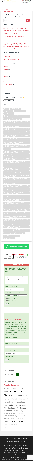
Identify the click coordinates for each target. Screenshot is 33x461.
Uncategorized (7, 81)
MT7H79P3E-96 (9, 416)
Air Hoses (6, 108)
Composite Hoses (8, 111)
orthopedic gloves (17, 388)
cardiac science (16, 421)
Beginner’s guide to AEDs (10, 33)
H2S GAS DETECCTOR (15, 424)
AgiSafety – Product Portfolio (20, 438)
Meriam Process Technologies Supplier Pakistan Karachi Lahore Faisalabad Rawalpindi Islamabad (16, 210)
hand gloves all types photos (15, 402)
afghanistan (8, 427)
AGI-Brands (6, 56)
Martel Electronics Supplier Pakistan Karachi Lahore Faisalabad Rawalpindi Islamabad (16, 186)
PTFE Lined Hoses (20, 233)
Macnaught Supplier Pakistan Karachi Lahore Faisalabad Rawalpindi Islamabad (14, 169)
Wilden (6, 69)
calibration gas (15, 405)
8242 (6, 395)
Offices (18, 411)
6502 (26, 388)
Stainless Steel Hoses (9, 238)
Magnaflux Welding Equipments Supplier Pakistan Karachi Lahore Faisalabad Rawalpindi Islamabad (16, 172)
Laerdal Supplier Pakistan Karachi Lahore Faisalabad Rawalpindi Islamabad (14, 139)
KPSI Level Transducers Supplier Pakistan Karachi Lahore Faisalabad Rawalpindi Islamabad (15, 132)
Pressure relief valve (9, 73)
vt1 (8, 408)
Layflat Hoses (7, 149)
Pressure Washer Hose (9, 233)
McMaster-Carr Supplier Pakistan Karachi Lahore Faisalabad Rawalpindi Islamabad (15, 189)
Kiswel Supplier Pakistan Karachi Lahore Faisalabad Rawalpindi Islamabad (16, 122)
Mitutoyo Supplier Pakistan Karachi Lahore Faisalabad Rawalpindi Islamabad (14, 223)
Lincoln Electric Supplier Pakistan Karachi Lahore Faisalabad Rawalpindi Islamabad (15, 155)
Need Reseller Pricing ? (16, 264)
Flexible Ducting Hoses (19, 111)
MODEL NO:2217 (19, 398)
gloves (6, 405)
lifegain (23, 411)
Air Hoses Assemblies (15, 108)
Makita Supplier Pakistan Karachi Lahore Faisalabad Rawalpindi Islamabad (16, 176)
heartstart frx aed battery (12, 413)
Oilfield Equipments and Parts (11, 59)
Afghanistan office (14, 418)
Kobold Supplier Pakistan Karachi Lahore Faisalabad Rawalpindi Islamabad (14, 125)
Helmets (20, 395)
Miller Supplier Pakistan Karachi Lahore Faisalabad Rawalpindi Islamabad (16, 220)
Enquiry (23, 442)
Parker (6, 76)
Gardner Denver (8, 63)
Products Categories (13, 442)
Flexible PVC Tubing (8, 113)
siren (6, 392)
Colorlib (17, 459)
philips (22, 413)
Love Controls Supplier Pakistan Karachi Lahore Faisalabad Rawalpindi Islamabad (15, 162)
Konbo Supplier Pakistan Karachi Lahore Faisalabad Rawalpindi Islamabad (16, 129)
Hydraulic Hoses (8, 119)
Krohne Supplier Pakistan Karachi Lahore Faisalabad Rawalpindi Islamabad (16, 136)
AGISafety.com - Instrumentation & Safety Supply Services (15, 457)
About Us (6, 438)
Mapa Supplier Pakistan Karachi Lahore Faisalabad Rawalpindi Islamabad (16, 179)
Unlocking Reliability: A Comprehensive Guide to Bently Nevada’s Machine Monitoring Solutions (16, 29)
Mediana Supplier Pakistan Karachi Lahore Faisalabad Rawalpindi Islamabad (14, 196)
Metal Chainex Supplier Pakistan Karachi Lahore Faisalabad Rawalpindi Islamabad (15, 213)
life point (7, 388)
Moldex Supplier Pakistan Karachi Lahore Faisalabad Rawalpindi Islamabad (14, 227)
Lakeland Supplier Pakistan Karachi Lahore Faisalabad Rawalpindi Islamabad (14, 142)
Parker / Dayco (8, 66)
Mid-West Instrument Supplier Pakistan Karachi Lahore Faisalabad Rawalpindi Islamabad (15, 216)
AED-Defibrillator (8, 88)
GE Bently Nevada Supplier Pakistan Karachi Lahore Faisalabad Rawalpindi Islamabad (16, 116)
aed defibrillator (16, 391)
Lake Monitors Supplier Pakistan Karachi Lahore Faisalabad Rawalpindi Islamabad (15, 146)
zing (26, 413)
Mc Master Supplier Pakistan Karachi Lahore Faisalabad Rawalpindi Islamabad (14, 193)
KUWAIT (12, 395)
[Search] (28, 20)
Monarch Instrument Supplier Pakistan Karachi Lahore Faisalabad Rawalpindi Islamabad (15, 230)
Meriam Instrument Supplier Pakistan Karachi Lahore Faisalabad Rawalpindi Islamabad (14, 206)
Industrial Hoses (7, 84)
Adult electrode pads (17, 408)
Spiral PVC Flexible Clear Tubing (11, 236)
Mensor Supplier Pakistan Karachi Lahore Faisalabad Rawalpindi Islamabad (14, 199)
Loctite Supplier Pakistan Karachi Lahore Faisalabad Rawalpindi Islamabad (16, 159)
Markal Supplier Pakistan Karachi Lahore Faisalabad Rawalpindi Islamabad (16, 182)
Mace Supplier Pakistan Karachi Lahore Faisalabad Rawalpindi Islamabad (16, 165)
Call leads (6, 40)
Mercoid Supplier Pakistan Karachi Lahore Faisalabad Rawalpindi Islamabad (14, 203)
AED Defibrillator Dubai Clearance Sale (14, 36)
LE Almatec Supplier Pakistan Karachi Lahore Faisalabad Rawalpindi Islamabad (14, 152)
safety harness (9, 411)
